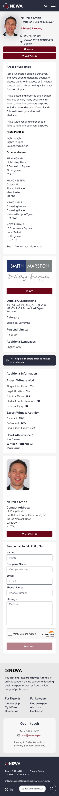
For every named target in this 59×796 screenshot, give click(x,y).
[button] (45, 6)
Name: (10, 552)
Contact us (11, 711)
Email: (10, 575)
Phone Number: (16, 587)
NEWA (16, 6)
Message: (12, 599)
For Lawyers (38, 698)
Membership (12, 703)
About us (35, 707)
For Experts (12, 698)
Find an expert (38, 703)
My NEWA (11, 707)
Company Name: (17, 564)
